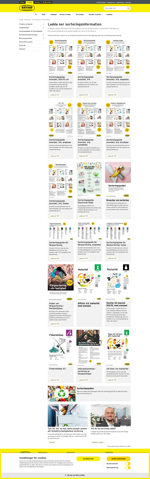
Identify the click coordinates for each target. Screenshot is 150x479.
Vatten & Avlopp (65, 14)
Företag (29, 2)
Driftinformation (101, 2)
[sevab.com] (27, 8)
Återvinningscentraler (25, 38)
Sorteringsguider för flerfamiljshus (30, 31)
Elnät (43, 14)
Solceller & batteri (95, 14)
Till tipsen (52, 442)
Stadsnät (54, 14)
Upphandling (120, 2)
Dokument (22, 49)
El (36, 14)
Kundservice (111, 2)
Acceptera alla (88, 459)
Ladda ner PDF (54, 95)
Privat (22, 2)
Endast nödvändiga (118, 459)
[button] (43, 24)
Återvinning (80, 14)
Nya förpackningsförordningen (28, 35)
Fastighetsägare (24, 28)
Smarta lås (22, 45)
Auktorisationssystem (25, 42)
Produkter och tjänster (25, 24)
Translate (128, 2)
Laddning (109, 14)
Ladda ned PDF (83, 380)
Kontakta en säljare (97, 442)
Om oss (37, 2)
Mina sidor (48, 2)
